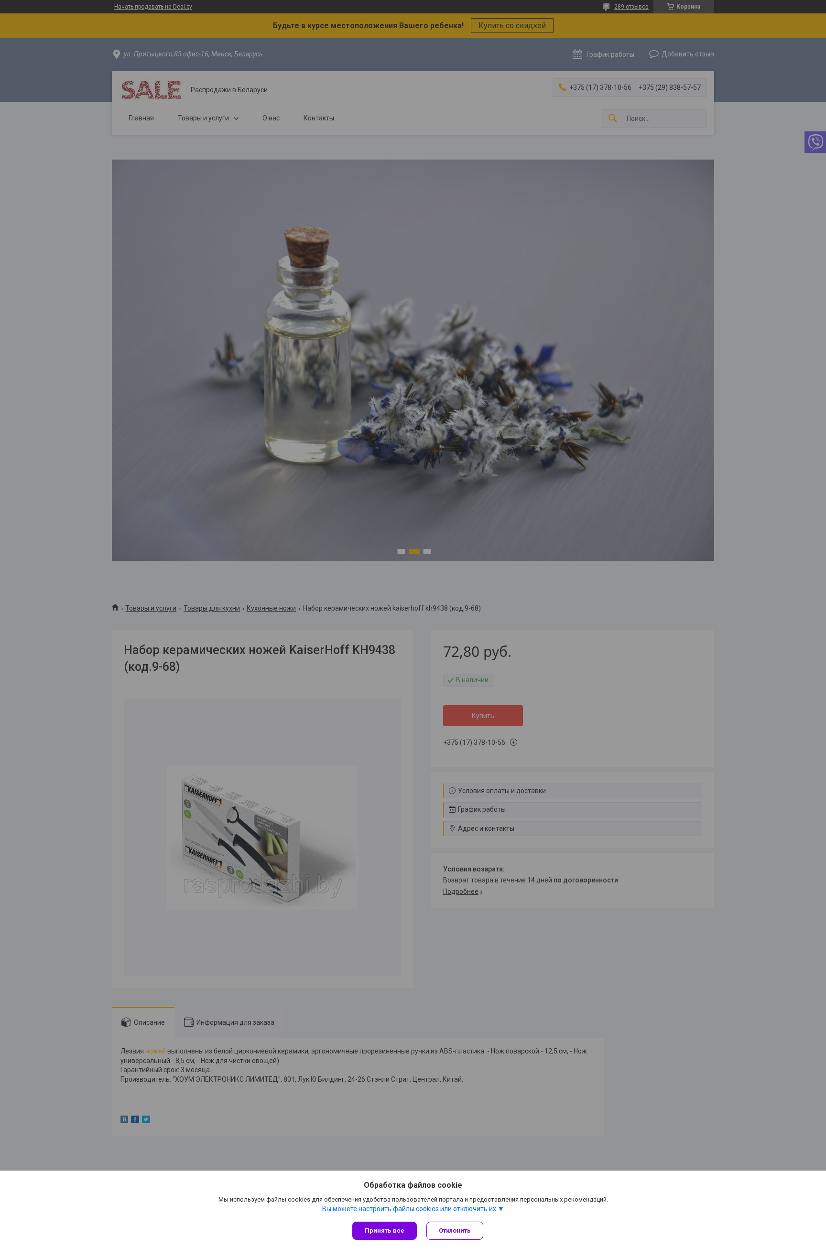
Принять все (384, 1230)
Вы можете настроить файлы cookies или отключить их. (410, 1209)
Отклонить (455, 1230)
